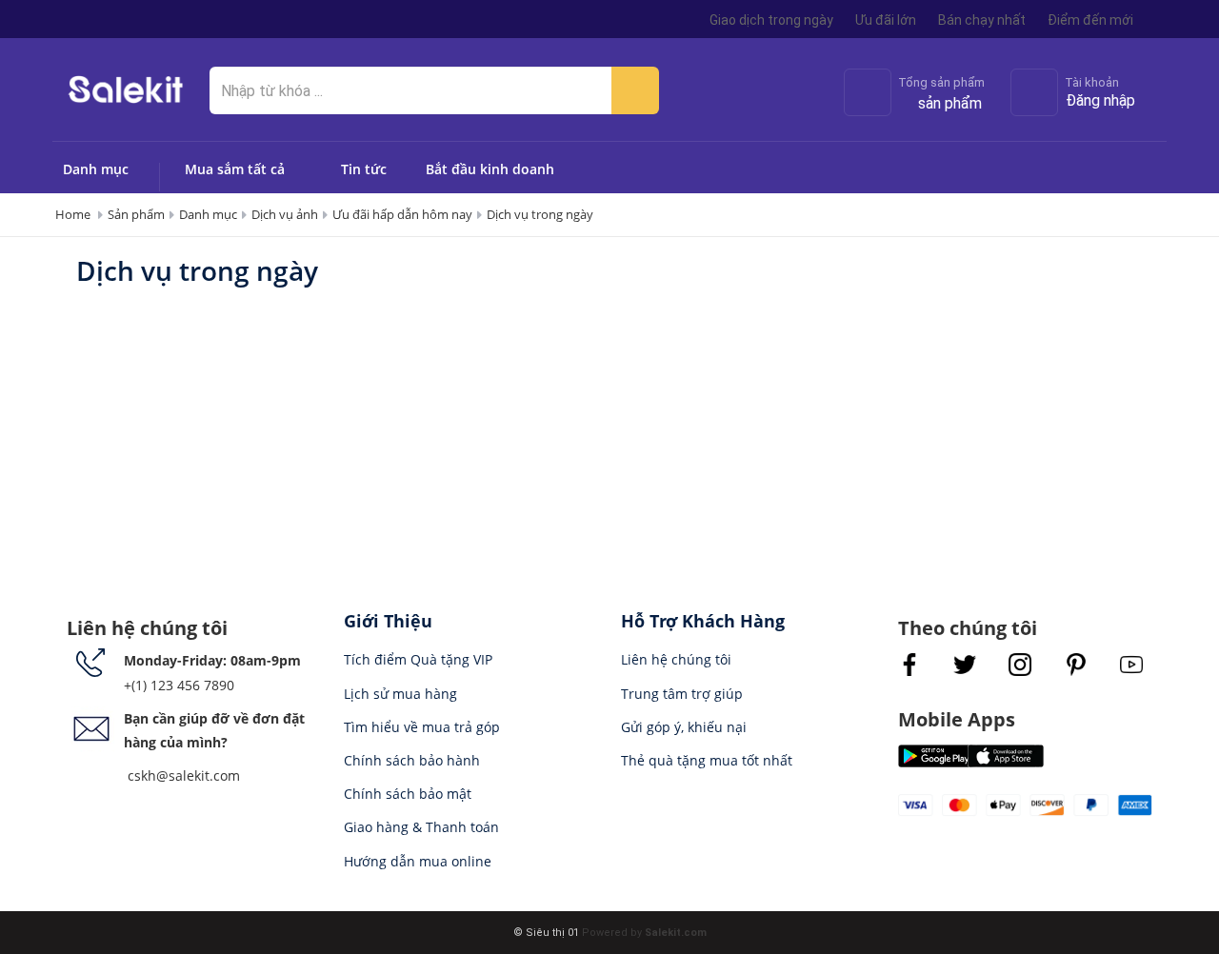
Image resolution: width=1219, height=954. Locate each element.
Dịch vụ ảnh (284, 214)
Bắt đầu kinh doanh (490, 169)
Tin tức (364, 169)
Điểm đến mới (1090, 20)
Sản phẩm (136, 214)
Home (72, 214)
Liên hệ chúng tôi (676, 659)
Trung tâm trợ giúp (682, 694)
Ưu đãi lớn (885, 20)
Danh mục (96, 169)
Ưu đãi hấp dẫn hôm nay (402, 214)
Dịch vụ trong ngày (540, 214)
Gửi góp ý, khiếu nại (684, 727)
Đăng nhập (1100, 100)
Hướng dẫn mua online (417, 861)
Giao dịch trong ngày (771, 20)
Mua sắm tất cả (235, 169)
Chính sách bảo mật (407, 794)
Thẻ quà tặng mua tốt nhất (706, 760)
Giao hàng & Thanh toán (421, 827)
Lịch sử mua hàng (400, 694)
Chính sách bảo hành (412, 760)
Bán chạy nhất (982, 20)
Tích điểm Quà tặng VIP (418, 659)
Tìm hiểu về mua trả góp (422, 727)
